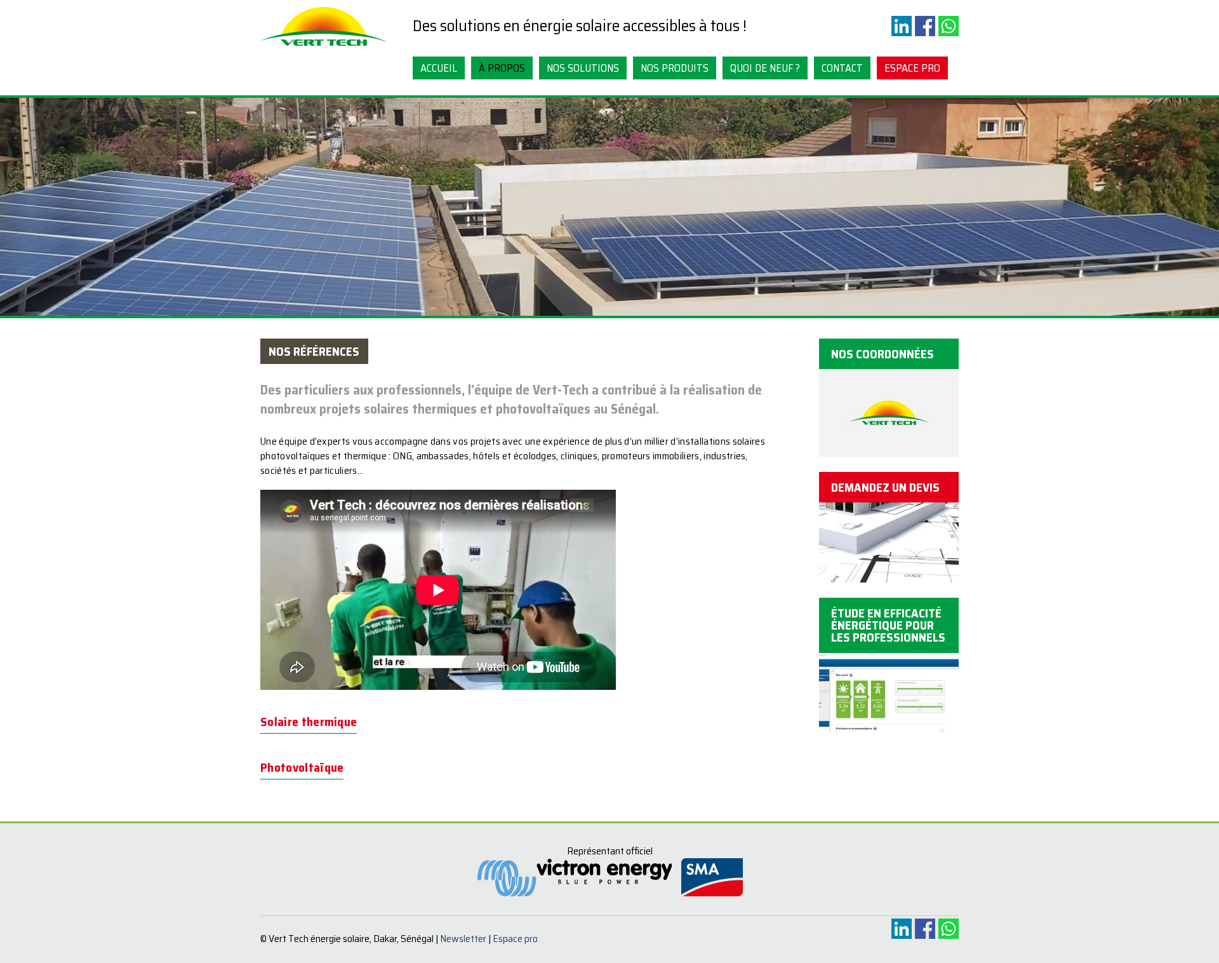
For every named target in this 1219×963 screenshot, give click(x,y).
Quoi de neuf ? (765, 68)
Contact (842, 68)
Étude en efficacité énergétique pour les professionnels (888, 625)
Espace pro (912, 68)
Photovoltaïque (301, 767)
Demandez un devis (885, 487)
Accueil (438, 68)
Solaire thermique (308, 721)
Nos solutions (583, 68)
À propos (502, 68)
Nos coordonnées (882, 353)
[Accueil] (323, 46)
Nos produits (675, 68)
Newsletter (463, 938)
